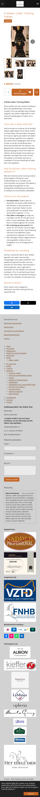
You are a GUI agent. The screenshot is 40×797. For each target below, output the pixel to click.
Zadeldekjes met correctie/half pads (22, 385)
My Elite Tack (11, 364)
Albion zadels (14, 360)
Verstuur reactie (12, 479)
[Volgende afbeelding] (32, 41)
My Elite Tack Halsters (17, 387)
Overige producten (16, 391)
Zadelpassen (11, 351)
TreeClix (9, 368)
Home (8, 346)
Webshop (9, 371)
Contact (7, 339)
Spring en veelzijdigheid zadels (20, 375)
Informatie (10, 349)
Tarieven (9, 400)
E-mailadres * (9, 453)
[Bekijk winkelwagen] (37, 4)
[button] (9, 63)
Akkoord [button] (31, 794)
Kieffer (8, 366)
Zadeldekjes (13, 382)
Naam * (7, 444)
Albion (8, 358)
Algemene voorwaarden (13, 323)
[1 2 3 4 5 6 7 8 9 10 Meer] (7, 92)
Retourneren (8, 327)
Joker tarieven (14, 394)
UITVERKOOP (11, 398)
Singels (11, 378)
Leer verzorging (14, 389)
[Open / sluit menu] (2, 4)
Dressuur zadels (15, 373)
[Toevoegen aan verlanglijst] (36, 92)
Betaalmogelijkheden (12, 335)
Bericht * (7, 463)
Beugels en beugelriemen (18, 380)
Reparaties (10, 355)
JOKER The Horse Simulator (16, 353)
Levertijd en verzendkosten (14, 331)
